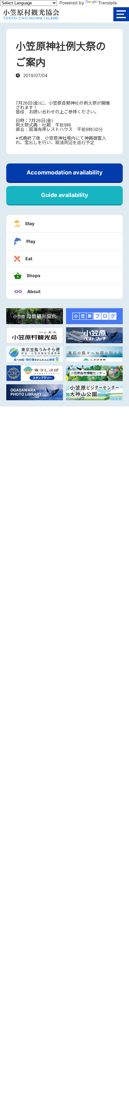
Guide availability (64, 195)
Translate (107, 2)
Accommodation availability (65, 172)
